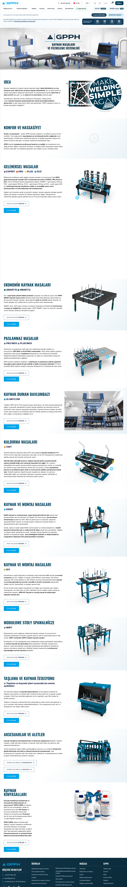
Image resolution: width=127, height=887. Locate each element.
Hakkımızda (51, 8)
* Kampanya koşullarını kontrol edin (24, 21)
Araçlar (34, 877)
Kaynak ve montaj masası (40, 874)
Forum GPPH (107, 877)
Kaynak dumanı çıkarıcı (39, 883)
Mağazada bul (7, 8)
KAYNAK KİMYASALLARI (64, 885)
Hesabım (82, 869)
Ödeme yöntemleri (85, 877)
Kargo (81, 874)
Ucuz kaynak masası (38, 871)
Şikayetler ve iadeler (86, 871)
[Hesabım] (100, 3)
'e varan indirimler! (99, 15)
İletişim (60, 8)
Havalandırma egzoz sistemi (41, 880)
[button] (93, 138)
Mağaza (119, 3)
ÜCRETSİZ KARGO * (115, 15)
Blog (104, 874)
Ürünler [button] (36, 863)
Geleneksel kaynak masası (40, 869)
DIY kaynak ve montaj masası (65, 882)
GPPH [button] (105, 863)
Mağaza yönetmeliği (86, 883)
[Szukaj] (95, 3)
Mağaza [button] (83, 863)
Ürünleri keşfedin (22, 8)
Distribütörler (69, 8)
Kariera (105, 871)
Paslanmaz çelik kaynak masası (66, 868)
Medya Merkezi (108, 883)
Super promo (82, 8)
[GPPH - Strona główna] (10, 3)
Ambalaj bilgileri (84, 880)
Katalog (41, 8)
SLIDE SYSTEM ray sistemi (64, 876)
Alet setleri (59, 879)
